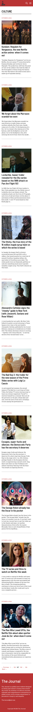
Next (4, 669)
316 (15, 667)
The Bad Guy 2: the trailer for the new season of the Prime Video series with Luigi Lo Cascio (15, 379)
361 (26, 667)
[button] (27, 3)
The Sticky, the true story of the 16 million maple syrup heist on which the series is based (16, 244)
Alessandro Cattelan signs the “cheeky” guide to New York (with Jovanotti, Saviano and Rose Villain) (16, 312)
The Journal (22, 708)
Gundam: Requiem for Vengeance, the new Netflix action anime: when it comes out (15, 51)
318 (21, 667)
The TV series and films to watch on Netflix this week (14, 570)
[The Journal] (3, 3)
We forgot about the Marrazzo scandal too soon (15, 115)
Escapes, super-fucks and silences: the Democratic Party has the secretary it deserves (16, 444)
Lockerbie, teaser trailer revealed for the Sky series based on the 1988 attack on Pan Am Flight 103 (15, 179)
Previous (5, 667)
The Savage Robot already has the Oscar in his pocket (16, 509)
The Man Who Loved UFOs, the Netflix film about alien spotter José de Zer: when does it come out (16, 634)
